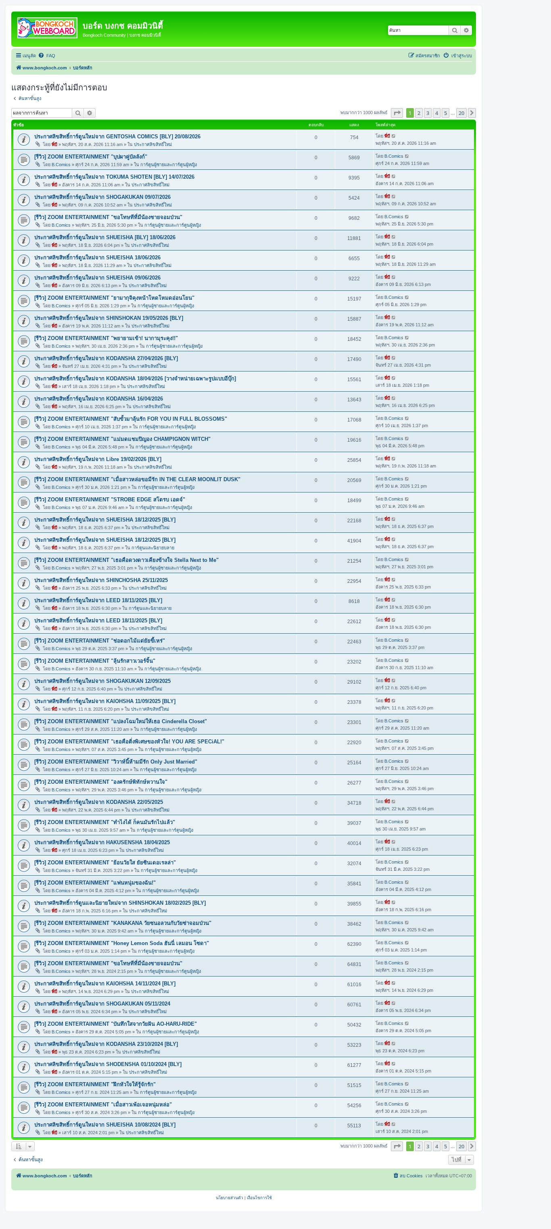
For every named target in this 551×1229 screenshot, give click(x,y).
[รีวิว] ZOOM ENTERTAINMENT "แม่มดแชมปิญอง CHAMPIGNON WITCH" (122, 439)
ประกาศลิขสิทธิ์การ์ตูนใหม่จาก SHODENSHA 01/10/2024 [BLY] (108, 1064)
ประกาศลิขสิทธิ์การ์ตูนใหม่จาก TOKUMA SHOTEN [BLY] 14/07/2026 (114, 177)
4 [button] (436, 113)
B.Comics (61, 164)
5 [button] (445, 113)
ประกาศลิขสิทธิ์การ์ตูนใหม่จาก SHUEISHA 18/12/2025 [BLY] (104, 520)
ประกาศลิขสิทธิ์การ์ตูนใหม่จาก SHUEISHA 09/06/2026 (97, 278)
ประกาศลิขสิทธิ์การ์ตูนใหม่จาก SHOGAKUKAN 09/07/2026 (102, 197)
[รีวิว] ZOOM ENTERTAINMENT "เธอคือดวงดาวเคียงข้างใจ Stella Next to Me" (126, 560)
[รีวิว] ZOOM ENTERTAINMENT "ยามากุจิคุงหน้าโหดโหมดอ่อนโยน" (114, 298)
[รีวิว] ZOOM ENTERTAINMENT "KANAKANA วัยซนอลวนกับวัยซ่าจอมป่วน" (122, 923)
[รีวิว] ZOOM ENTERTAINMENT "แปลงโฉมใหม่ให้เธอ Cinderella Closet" (120, 721)
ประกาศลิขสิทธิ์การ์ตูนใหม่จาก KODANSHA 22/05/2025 (98, 802)
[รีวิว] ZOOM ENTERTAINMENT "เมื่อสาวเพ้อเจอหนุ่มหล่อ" (103, 1105)
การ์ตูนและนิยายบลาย (152, 547)
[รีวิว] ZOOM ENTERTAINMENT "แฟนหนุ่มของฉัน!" (95, 883)
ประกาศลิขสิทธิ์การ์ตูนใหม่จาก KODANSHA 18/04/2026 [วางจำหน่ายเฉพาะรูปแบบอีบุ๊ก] (135, 379)
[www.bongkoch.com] (48, 26)
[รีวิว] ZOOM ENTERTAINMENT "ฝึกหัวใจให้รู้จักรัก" (95, 1084)
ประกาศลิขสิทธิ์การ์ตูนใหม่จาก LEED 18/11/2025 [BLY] (98, 600)
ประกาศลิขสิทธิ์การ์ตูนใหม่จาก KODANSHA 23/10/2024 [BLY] (106, 1044)
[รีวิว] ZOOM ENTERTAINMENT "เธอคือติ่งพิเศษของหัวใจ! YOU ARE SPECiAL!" (129, 742)
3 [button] (427, 113)
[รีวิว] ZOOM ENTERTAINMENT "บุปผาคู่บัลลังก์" (90, 157)
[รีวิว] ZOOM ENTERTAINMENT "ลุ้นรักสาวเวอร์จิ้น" (94, 661)
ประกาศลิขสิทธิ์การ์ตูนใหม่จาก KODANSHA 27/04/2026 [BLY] (106, 358)
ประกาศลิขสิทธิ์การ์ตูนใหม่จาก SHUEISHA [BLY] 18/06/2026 (104, 237)
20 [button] (461, 113)
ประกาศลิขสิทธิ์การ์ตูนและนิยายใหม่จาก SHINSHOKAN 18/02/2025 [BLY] (120, 903)
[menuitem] (46, 56)
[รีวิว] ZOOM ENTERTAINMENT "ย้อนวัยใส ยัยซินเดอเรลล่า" (105, 863)
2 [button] (418, 113)
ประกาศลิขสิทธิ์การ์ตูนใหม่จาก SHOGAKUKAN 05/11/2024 (102, 1004)
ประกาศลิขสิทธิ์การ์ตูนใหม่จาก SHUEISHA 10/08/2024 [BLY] (104, 1125)
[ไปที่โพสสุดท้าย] (394, 136)
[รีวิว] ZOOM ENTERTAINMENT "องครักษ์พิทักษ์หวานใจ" (100, 782)
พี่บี (54, 144)
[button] (397, 113)
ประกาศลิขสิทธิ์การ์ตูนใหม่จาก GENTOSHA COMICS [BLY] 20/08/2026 (117, 137)
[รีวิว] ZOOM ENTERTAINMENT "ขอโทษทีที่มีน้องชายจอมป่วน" (108, 217)
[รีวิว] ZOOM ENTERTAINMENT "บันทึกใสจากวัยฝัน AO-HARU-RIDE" (115, 1024)
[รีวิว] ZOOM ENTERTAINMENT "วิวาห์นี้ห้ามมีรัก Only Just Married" (115, 762)
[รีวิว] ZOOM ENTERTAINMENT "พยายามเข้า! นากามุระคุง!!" (106, 338)
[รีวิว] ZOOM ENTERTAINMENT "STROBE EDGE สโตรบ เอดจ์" (109, 500)
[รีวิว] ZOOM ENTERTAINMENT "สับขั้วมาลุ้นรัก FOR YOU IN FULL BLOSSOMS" (130, 419)
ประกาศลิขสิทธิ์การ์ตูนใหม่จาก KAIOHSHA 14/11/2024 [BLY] (104, 984)
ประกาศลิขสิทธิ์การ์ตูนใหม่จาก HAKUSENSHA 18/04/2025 (102, 842)
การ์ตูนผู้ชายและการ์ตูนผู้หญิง (168, 164)
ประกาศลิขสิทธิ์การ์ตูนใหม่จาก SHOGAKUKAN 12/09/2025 (102, 681)
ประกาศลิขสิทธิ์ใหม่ (153, 144)
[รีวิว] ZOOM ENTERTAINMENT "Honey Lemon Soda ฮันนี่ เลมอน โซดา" (121, 943)
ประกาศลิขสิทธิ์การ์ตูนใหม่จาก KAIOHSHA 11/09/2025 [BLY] (104, 701)
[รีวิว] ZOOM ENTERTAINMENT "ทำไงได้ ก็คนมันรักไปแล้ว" (104, 822)
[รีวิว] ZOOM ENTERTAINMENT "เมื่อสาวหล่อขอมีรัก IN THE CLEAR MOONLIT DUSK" (137, 479)
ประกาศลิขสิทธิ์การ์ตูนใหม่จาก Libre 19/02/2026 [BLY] (97, 459)
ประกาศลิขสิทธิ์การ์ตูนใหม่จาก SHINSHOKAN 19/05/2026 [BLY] (108, 318)
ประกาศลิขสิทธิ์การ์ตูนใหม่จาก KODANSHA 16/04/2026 (98, 399)
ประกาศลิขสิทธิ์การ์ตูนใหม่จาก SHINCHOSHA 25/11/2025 (101, 580)
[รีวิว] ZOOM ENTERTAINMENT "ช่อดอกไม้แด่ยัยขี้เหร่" (99, 641)
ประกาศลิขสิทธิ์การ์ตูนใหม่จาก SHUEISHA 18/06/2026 (97, 258)
